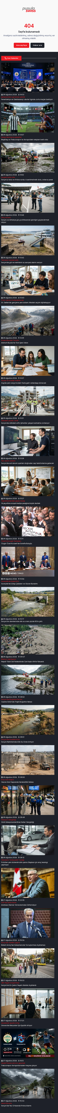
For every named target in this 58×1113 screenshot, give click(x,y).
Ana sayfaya (21, 45)
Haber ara (37, 45)
